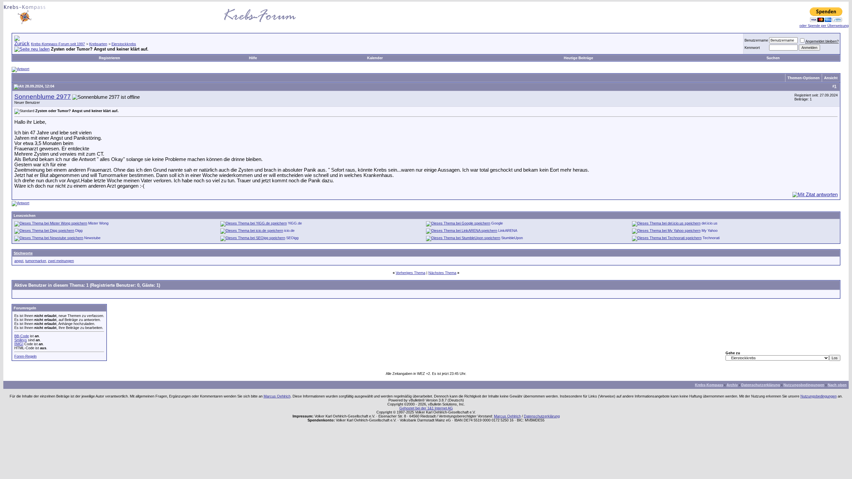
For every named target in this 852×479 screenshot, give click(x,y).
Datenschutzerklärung (760, 385)
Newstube (92, 238)
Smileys (20, 340)
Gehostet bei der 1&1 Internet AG (426, 408)
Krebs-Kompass (709, 385)
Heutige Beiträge (578, 58)
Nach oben (837, 385)
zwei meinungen (61, 261)
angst (18, 261)
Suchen (773, 58)
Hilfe (253, 58)
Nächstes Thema (442, 273)
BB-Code (21, 336)
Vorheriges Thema (410, 273)
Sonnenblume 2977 (42, 96)
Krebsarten (98, 44)
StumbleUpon (512, 238)
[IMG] (18, 344)
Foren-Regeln (25, 356)
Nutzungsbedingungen (803, 385)
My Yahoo (710, 231)
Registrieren (109, 58)
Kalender (375, 58)
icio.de (289, 231)
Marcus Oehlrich (277, 396)
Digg (79, 231)
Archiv (732, 385)
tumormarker (35, 261)
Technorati (711, 238)
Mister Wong (98, 223)
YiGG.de (295, 223)
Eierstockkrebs (123, 44)
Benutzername (756, 40)
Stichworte (23, 253)
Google (497, 223)
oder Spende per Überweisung (824, 26)
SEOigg (292, 238)
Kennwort (752, 48)
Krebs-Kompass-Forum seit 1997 (58, 44)
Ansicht (831, 78)
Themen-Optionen (803, 78)
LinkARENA (507, 231)
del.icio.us (710, 223)
